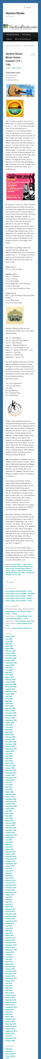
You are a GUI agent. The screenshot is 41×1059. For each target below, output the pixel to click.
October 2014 (10, 976)
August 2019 (10, 837)
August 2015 (10, 952)
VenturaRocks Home (12, 34)
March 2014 (10, 993)
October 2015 (10, 947)
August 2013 (10, 1009)
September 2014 (11, 978)
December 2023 (11, 713)
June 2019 (9, 842)
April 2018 (9, 875)
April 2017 (9, 904)
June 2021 (9, 785)
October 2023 (10, 718)
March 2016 (10, 935)
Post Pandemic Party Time (25, 621)
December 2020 (11, 799)
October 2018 (10, 861)
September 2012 (11, 1031)
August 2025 (10, 665)
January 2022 (10, 768)
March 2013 (10, 1017)
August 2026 (10, 636)
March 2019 (10, 849)
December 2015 (11, 942)
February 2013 (10, 1019)
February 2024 (10, 708)
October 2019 (10, 832)
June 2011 (9, 1036)
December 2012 (11, 1024)
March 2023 (10, 734)
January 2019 (10, 854)
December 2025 (11, 655)
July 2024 (9, 696)
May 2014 (9, 988)
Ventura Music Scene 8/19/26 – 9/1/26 (19, 591)
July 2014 (9, 983)
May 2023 (9, 730)
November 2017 (11, 887)
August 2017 (10, 895)
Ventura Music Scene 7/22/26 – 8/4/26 (19, 596)
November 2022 (11, 744)
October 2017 (10, 890)
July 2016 (9, 926)
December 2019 (11, 828)
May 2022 (9, 758)
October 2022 (10, 746)
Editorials (9, 1049)
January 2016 (10, 940)
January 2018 (10, 883)
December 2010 (11, 1038)
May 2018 (9, 873)
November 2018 (11, 859)
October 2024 (10, 689)
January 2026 (10, 653)
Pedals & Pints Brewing (24, 570)
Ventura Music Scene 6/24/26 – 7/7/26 (19, 601)
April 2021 (9, 789)
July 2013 (9, 1012)
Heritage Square (20, 568)
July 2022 (9, 754)
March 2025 (10, 677)
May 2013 (9, 1014)
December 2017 (11, 885)
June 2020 (9, 813)
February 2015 (10, 966)
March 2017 (10, 907)
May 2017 (9, 902)
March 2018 (10, 878)
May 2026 (9, 644)
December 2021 (11, 770)
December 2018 (11, 856)
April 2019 (9, 847)
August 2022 (10, 751)
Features (9, 39)
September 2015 (11, 950)
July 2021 (9, 782)
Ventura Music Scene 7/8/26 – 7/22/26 (19, 598)
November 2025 (11, 658)
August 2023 (10, 722)
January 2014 (10, 997)
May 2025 (9, 672)
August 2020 (10, 808)
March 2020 (10, 820)
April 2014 (9, 990)
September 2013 (11, 1007)
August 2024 (10, 694)
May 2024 (9, 701)
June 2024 (9, 699)
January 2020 (10, 825)
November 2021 (11, 773)
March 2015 (10, 964)
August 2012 (10, 1033)
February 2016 (10, 938)
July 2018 (9, 868)
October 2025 (10, 660)
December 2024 (11, 684)
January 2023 (10, 739)
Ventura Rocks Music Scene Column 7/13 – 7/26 (14, 59)
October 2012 (10, 1029)
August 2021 (10, 780)
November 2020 (11, 801)
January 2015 (10, 969)
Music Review (10, 1054)
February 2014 (10, 995)
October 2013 (10, 1005)
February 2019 (10, 852)
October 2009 (10, 1041)
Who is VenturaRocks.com (23, 39)
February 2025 (10, 679)
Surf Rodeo (21, 572)
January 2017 (10, 911)
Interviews (9, 1051)
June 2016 (9, 928)
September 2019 (11, 835)
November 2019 (11, 830)
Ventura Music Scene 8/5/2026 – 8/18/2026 (20, 593)
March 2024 (10, 706)
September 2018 (11, 863)
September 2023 (11, 720)
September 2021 (11, 777)
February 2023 (10, 737)
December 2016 (11, 914)
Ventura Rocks (15, 13)
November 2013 (11, 1002)
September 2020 (11, 806)
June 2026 (9, 641)
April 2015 (9, 962)
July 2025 (9, 667)
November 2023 (11, 715)
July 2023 (9, 725)
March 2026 (10, 648)
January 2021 (10, 797)
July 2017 (9, 897)
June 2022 (9, 756)
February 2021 (10, 794)
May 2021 (9, 787)
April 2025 (9, 675)
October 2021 (10, 775)
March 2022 (10, 763)
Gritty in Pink (10, 568)
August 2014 (10, 981)
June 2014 (9, 986)
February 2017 (10, 909)
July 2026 (9, 639)
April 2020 (9, 818)
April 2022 (9, 761)
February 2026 (10, 651)
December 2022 (11, 742)
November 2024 (11, 687)
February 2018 (10, 880)
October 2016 (10, 918)
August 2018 (10, 866)
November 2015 (11, 945)
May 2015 (9, 959)
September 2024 (11, 691)
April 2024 (9, 703)
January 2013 (10, 1021)
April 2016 (9, 933)
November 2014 (11, 974)
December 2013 (11, 1000)
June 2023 (9, 727)
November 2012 (11, 1026)
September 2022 (11, 749)
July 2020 (9, 811)
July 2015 (9, 954)
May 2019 (9, 844)
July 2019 (9, 840)
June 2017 (9, 899)
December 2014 (11, 971)
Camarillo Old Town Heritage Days (21, 566)
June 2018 (9, 871)
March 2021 (10, 792)
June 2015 (9, 957)
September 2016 (11, 921)
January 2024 (10, 710)
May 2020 (9, 816)
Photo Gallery (26, 34)
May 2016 (9, 930)
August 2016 (10, 923)
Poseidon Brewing (11, 572)
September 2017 (11, 892)
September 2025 (11, 663)
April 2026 (9, 646)
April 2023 (9, 732)
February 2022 (10, 765)
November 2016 (11, 916)
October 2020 (10, 804)
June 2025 (9, 670)
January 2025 (10, 682)
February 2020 (10, 823)
